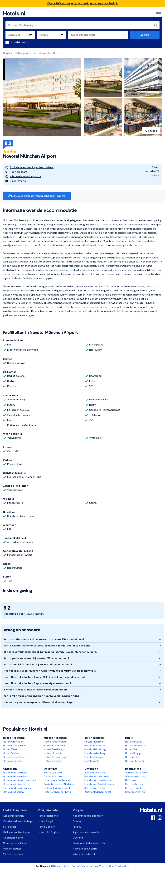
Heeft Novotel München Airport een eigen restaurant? (37, 683)
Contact (78, 821)
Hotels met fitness (14, 784)
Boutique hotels (53, 772)
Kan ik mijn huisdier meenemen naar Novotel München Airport (43, 696)
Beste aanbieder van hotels (89, 843)
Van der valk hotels (136, 772)
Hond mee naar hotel (96, 776)
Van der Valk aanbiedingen (18, 821)
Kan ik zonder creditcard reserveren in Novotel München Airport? (44, 639)
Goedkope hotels (94, 772)
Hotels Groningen (13, 741)
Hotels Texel (10, 749)
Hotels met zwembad (15, 776)
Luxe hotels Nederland (57, 780)
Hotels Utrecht (52, 753)
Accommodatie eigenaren (88, 815)
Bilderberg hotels (135, 792)
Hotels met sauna (13, 792)
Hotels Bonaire (46, 826)
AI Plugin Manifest (99, 866)
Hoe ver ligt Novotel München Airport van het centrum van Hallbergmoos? (50, 670)
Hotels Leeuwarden (14, 745)
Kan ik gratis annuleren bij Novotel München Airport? (36, 658)
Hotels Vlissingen (94, 757)
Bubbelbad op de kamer (17, 788)
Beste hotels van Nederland (60, 784)
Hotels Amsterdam (55, 741)
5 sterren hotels (53, 776)
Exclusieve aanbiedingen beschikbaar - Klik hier (38, 196)
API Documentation (60, 866)
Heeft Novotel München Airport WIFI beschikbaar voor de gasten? (44, 677)
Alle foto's (151, 130)
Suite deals (9, 826)
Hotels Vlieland (11, 753)
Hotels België (45, 821)
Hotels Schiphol (53, 761)
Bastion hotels (133, 788)
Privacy (77, 826)
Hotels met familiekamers (99, 784)
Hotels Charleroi (134, 761)
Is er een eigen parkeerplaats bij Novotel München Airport (40, 702)
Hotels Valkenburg (95, 753)
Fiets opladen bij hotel (57, 788)
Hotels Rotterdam (54, 745)
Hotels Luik (131, 757)
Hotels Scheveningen (56, 757)
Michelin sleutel (12, 848)
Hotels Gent (132, 749)
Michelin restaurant (14, 854)
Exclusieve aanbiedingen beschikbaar (31, 167)
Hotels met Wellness (15, 772)
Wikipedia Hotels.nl (84, 854)
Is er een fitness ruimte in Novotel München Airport (35, 689)
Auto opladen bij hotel (97, 792)
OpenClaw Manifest (119, 866)
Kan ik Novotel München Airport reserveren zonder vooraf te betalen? (47, 645)
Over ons (78, 837)
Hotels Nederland (48, 815)
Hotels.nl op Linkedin (85, 848)
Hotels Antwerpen (135, 745)
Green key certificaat (15, 843)
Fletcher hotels (134, 784)
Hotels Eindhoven (94, 745)
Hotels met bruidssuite (97, 780)
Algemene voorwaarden (87, 832)
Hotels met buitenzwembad (19, 780)
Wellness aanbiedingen (16, 832)
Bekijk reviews (18, 181)
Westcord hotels (135, 776)
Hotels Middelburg (95, 749)
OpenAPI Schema (80, 866)
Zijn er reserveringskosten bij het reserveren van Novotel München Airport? (50, 652)
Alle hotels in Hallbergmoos (25, 176)
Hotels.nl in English (48, 832)
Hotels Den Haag (53, 749)
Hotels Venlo (91, 761)
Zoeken (144, 34)
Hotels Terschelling (14, 757)
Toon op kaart (18, 172)
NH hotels (130, 780)
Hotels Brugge (133, 753)
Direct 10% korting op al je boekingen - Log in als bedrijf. (82, 3)
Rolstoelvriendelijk (94, 788)
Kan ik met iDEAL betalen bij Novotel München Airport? (38, 664)
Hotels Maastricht (94, 741)
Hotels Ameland (12, 761)
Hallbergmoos (22, 53)
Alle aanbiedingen (13, 815)
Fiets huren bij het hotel (57, 792)
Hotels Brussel (133, 741)
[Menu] (158, 12)
